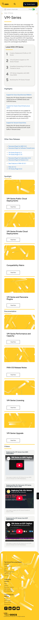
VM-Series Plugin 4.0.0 (15, 169)
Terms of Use (7, 602)
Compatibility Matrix (9, 572)
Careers (6, 585)
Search (6, 568)
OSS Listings (7, 573)
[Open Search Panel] (14, 4)
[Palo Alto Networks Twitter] (14, 609)
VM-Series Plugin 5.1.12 (15, 154)
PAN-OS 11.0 (12, 167)
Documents (7, 604)
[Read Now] (19, 187)
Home (5, 13)
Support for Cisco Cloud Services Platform (19, 95)
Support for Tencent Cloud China (16, 123)
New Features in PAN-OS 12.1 (17, 163)
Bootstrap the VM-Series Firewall (20, 80)
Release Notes (8, 566)
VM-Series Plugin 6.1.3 (15, 152)
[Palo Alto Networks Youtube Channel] (18, 609)
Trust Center (7, 600)
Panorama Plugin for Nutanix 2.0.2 (18, 160)
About (5, 583)
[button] (13, 207)
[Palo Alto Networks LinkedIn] (10, 609)
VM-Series (10, 13)
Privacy (6, 598)
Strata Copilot (31, 4)
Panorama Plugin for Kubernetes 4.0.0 (19, 158)
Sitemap (6, 575)
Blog (5, 570)
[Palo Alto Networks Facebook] (6, 609)
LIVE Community (8, 589)
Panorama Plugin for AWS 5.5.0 (17, 146)
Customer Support (9, 587)
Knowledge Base (8, 591)
